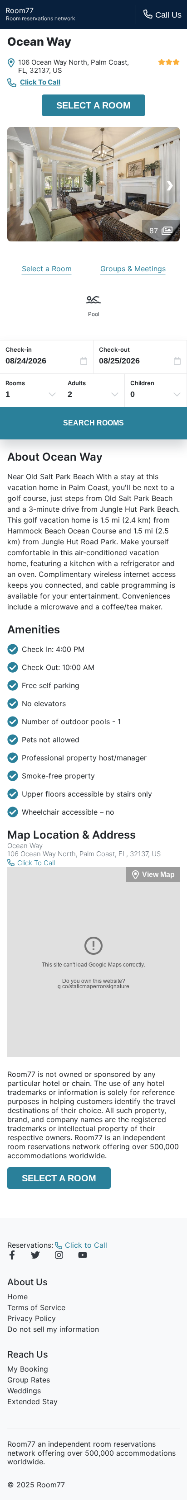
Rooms (15, 383)
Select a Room (93, 105)
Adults (77, 383)
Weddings (24, 1390)
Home (17, 1296)
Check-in (18, 349)
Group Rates (28, 1379)
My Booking (27, 1368)
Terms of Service (36, 1307)
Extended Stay (32, 1401)
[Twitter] (35, 1256)
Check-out (114, 349)
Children (142, 383)
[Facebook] (11, 1256)
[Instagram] (59, 1256)
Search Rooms (93, 423)
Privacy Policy (31, 1318)
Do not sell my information (53, 1329)
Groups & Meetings (133, 268)
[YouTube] (82, 1256)
